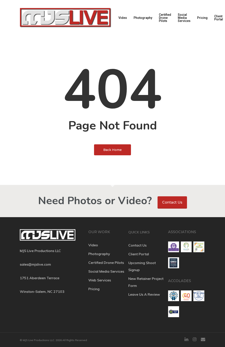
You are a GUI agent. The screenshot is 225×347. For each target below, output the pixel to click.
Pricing (202, 17)
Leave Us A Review (144, 294)
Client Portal (218, 18)
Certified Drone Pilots (165, 17)
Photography (143, 17)
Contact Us (172, 202)
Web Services (99, 280)
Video (122, 17)
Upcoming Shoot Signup (142, 266)
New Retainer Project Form (145, 282)
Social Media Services (184, 17)
